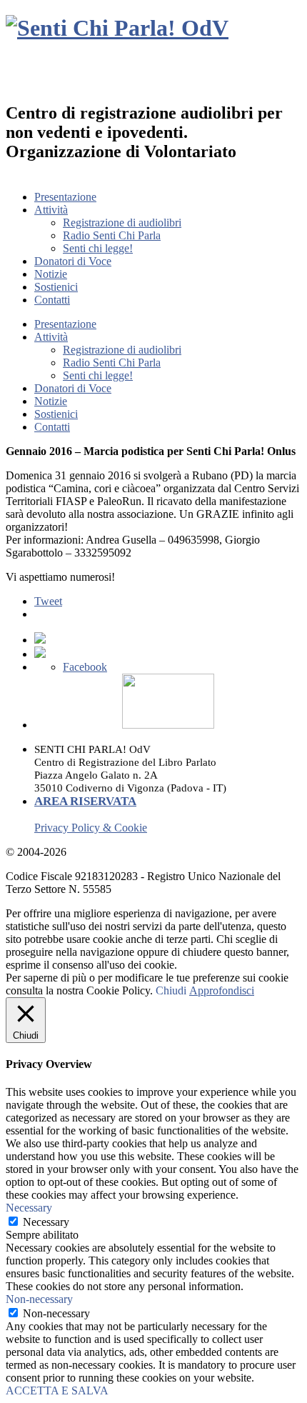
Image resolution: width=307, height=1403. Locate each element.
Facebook (85, 667)
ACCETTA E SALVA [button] (57, 1390)
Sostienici (56, 287)
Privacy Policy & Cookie (90, 828)
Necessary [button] (29, 1208)
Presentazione (65, 197)
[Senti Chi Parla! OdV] (117, 28)
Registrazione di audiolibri (122, 222)
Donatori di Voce (72, 261)
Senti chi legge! (98, 248)
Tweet (48, 601)
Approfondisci (221, 990)
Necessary (46, 1222)
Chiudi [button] (171, 990)
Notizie (50, 274)
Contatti (52, 300)
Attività (51, 210)
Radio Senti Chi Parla (112, 235)
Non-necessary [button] (39, 1299)
